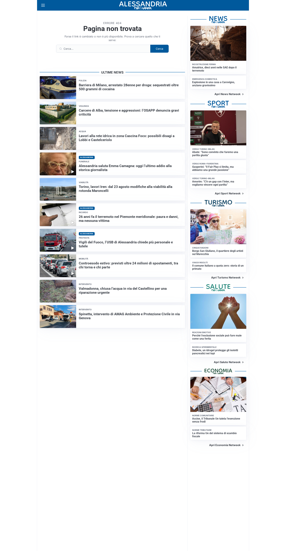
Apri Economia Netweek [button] (224, 445)
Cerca (159, 48)
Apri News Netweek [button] (227, 94)
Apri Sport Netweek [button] (227, 193)
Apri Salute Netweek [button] (227, 362)
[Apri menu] (43, 5)
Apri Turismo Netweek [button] (225, 277)
